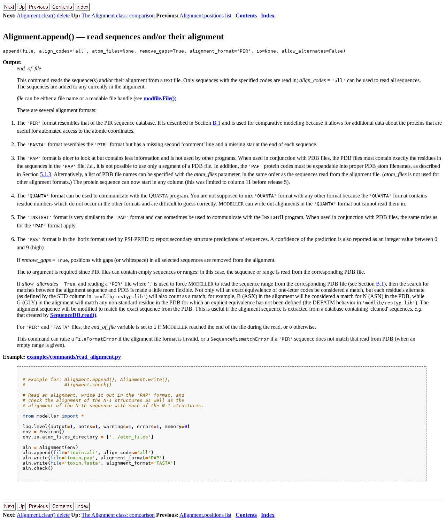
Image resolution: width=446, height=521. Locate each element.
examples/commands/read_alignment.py (74, 357)
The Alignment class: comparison (118, 15)
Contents (246, 15)
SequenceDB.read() (73, 315)
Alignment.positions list (205, 15)
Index (268, 15)
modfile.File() (159, 98)
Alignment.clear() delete (43, 15)
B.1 (217, 123)
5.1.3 (45, 174)
